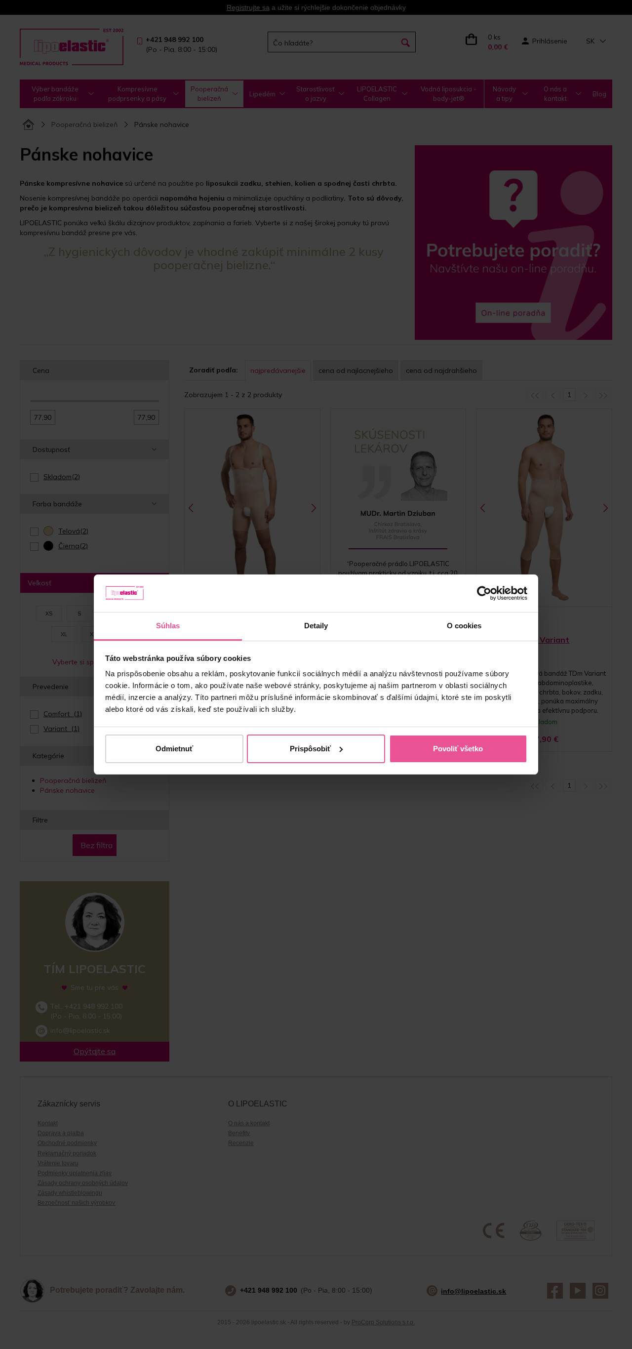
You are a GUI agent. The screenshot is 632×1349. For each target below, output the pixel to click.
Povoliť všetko (458, 748)
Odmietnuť (174, 748)
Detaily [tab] (316, 625)
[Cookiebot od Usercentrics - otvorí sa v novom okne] (484, 593)
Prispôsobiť (310, 748)
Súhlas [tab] (168, 625)
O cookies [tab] (464, 625)
